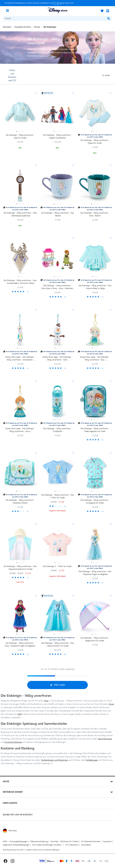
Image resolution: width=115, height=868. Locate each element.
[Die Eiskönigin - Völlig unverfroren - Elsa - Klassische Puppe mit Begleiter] (95, 545)
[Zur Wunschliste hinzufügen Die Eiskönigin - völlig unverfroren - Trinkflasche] (73, 381)
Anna (111, 704)
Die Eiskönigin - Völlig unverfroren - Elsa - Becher (57, 214)
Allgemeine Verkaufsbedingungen (16, 845)
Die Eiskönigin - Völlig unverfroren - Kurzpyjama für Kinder (95, 501)
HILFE (6, 781)
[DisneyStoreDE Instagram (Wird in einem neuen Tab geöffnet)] (12, 861)
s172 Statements (71, 845)
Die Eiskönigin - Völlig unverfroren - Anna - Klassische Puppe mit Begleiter (20, 644)
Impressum (107, 841)
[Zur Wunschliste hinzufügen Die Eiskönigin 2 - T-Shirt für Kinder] (73, 524)
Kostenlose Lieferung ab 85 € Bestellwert (46, 3)
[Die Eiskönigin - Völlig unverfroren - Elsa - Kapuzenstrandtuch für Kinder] (20, 545)
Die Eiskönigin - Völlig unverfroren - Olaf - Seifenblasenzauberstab (20, 214)
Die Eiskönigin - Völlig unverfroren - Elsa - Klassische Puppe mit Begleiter (95, 572)
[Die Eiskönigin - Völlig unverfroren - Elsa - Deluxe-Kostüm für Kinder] (57, 616)
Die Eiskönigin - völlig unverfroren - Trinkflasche (57, 430)
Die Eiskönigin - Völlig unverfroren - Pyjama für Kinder (95, 141)
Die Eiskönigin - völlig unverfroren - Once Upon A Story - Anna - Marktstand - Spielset (57, 287)
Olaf (19, 714)
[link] (20, 291)
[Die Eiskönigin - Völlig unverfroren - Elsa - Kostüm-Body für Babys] (95, 259)
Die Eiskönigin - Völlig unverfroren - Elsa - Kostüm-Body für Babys (95, 287)
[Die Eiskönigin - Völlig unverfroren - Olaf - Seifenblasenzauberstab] (20, 186)
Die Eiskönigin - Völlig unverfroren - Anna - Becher (95, 214)
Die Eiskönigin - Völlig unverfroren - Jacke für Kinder (20, 136)
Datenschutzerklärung (39, 841)
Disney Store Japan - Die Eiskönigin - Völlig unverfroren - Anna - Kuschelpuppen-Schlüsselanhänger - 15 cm (20, 430)
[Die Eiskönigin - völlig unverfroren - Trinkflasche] (57, 402)
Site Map (54, 841)
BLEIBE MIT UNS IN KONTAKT (18, 814)
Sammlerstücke (105, 738)
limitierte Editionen (13, 742)
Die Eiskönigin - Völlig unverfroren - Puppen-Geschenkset (57, 136)
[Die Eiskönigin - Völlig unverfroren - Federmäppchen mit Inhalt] (95, 402)
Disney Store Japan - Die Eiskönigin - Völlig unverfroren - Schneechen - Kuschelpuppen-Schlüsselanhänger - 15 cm (20, 358)
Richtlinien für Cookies (70, 841)
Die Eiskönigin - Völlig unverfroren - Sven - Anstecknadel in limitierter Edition (20, 281)
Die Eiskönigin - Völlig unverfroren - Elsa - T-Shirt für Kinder (57, 496)
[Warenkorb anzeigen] (107, 10)
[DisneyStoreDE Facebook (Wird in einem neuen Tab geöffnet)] (5, 861)
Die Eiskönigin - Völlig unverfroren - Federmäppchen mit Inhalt (95, 430)
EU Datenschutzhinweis (90, 841)
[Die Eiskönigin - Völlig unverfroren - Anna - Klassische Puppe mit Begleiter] (20, 616)
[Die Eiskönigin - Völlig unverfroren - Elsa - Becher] (57, 186)
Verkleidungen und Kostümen (54, 760)
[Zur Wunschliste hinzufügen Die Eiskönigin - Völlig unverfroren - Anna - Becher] (110, 165)
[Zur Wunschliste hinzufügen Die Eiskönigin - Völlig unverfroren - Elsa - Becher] (73, 165)
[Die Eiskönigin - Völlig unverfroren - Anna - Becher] (95, 186)
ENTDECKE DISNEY (13, 792)
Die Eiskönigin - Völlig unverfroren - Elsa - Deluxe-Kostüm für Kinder (57, 644)
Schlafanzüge (91, 760)
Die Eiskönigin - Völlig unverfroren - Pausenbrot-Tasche (20, 501)
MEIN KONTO (10, 803)
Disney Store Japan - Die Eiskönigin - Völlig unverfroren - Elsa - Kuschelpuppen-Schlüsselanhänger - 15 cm (94, 358)
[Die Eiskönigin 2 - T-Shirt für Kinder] (57, 545)
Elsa (46, 700)
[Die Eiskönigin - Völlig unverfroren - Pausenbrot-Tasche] (20, 473)
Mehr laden (59, 685)
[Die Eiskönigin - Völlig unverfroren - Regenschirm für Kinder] (95, 616)
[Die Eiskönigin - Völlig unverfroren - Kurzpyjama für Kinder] (95, 473)
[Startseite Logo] (57, 10)
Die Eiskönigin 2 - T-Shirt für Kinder (57, 566)
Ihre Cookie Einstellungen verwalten (46, 845)
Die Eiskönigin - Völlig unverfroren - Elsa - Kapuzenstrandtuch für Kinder (20, 567)
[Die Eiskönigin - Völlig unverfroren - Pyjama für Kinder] (95, 114)
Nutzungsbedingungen (18, 841)
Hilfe (5, 841)
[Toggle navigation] (9, 10)
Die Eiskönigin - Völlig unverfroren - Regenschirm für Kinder (95, 639)
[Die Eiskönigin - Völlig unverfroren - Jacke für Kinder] (20, 114)
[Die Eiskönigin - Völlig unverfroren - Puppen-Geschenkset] (57, 114)
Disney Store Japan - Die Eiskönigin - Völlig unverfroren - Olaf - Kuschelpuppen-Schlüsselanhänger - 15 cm (57, 358)
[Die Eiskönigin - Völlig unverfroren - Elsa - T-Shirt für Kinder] (57, 473)
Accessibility (86, 845)
